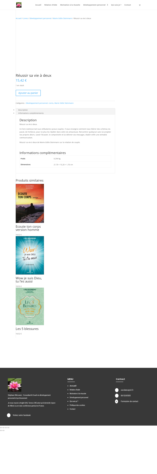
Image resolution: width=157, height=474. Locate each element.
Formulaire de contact (129, 401)
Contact (127, 5)
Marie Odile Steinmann (62, 18)
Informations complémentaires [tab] (31, 113)
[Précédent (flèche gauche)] (1, 430)
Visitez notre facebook (22, 415)
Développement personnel (94, 5)
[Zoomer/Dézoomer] (1, 427)
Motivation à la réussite (70, 5)
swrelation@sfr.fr (127, 390)
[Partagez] (6, 427)
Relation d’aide (75, 390)
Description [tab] (23, 110)
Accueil (38, 5)
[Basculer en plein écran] (3, 427)
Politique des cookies (77, 405)
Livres (25, 18)
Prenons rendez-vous (121, 353)
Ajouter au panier (28, 93)
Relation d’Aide (50, 5)
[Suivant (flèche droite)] (3, 430)
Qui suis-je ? (116, 5)
